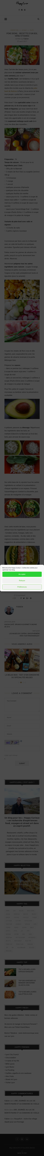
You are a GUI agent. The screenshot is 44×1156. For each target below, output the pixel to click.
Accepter (22, 574)
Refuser (22, 581)
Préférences (22, 587)
